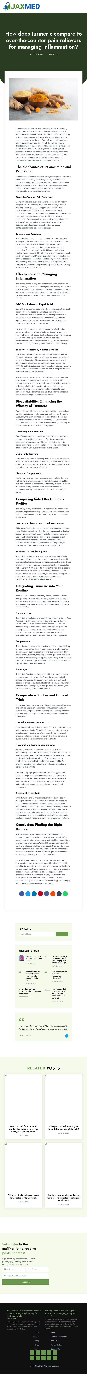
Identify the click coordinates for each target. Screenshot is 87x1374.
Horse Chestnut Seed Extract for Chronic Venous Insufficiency (30, 991)
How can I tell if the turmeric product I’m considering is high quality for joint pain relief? (23, 1129)
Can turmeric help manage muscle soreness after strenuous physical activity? (59, 993)
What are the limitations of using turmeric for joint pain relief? (23, 1196)
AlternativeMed (36, 54)
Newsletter (25, 929)
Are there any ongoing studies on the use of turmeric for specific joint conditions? (63, 1198)
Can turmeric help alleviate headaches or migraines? (59, 974)
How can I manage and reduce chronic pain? (34, 958)
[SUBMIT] (62, 934)
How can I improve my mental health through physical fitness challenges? (59, 959)
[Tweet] (66, 1036)
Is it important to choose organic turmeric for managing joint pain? (63, 1128)
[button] (21, 893)
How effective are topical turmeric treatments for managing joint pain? (33, 976)
